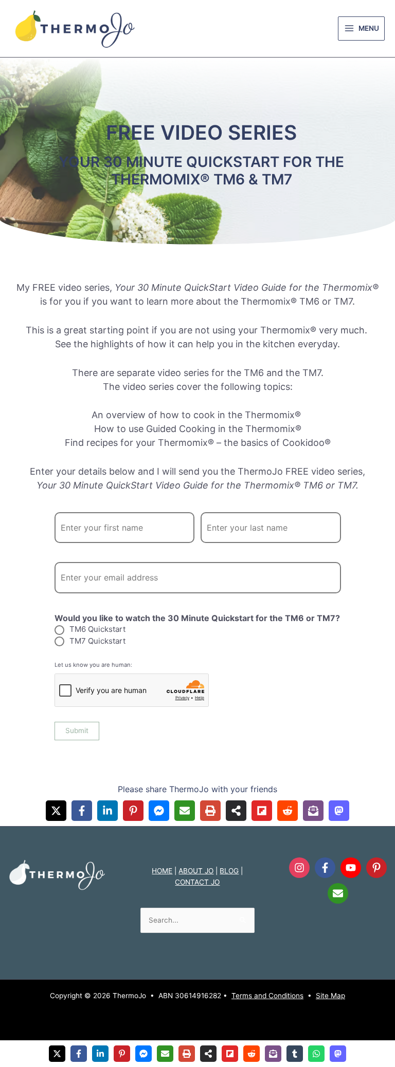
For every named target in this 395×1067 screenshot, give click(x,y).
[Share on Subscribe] (313, 810)
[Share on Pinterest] (133, 810)
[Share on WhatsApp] (316, 1053)
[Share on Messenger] (159, 810)
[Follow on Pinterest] (376, 867)
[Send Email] (338, 893)
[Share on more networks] (236, 810)
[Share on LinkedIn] (107, 810)
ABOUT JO (195, 871)
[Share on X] (56, 810)
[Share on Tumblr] (294, 1053)
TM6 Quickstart (97, 629)
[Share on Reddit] (287, 810)
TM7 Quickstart (97, 641)
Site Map (330, 995)
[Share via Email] (184, 810)
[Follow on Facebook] (325, 867)
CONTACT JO (197, 882)
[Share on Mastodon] (339, 810)
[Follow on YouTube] (350, 867)
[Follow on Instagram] (299, 867)
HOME (162, 871)
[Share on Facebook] (81, 810)
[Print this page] (210, 810)
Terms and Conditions (267, 995)
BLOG (229, 871)
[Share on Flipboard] (262, 810)
